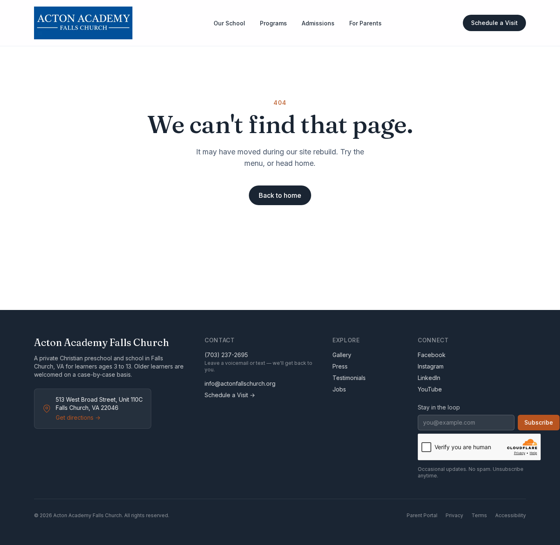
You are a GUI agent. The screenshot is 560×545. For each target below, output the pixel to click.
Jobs (339, 389)
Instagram (431, 366)
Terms (479, 515)
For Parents (365, 23)
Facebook (432, 354)
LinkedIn (429, 377)
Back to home (280, 195)
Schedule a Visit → (230, 394)
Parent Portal (422, 515)
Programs (273, 23)
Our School (229, 23)
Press (340, 366)
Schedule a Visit (494, 22)
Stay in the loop (439, 407)
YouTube (430, 389)
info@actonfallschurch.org (240, 383)
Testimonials (349, 377)
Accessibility (510, 515)
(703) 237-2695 (226, 354)
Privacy (454, 515)
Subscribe (538, 422)
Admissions (318, 23)
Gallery (341, 354)
